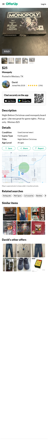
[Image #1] (4, 61)
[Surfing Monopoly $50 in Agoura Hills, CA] (24, 214)
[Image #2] (11, 61)
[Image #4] (25, 61)
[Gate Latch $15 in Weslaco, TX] (10, 264)
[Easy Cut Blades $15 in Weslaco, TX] (38, 264)
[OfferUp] (12, 4)
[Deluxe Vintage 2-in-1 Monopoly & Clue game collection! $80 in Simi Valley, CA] (38, 228)
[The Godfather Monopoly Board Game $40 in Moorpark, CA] (10, 228)
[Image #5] (32, 61)
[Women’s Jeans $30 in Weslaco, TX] (10, 250)
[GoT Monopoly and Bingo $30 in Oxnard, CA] (10, 214)
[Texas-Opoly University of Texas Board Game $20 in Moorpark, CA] (38, 214)
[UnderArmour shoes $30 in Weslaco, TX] (24, 264)
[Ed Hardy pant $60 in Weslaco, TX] (38, 250)
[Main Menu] (3, 4)
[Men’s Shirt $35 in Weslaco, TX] (24, 250)
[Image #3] (18, 61)
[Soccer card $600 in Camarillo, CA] (24, 228)
